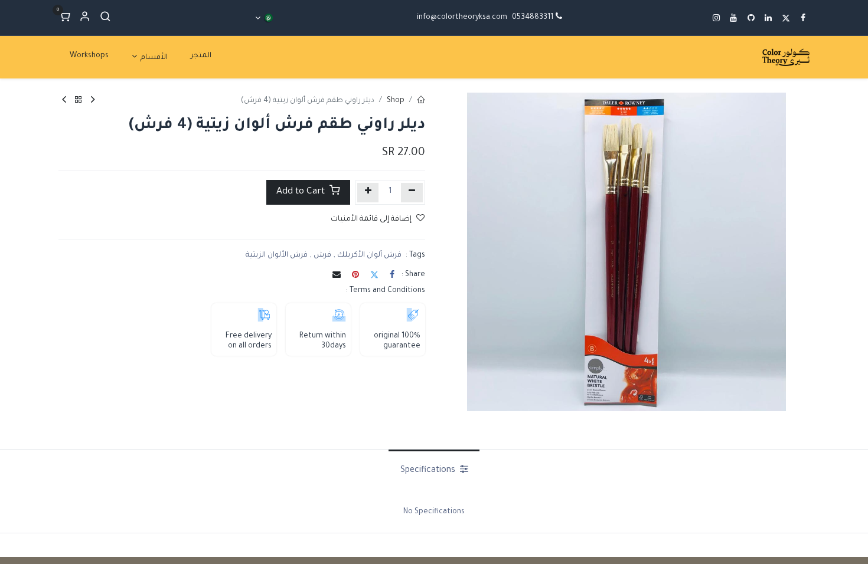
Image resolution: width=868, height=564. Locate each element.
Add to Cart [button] (301, 192)
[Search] (105, 18)
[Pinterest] (355, 274)
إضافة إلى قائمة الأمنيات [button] (371, 219)
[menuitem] (201, 56)
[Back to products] (78, 101)
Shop (395, 101)
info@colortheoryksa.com (462, 18)
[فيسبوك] (392, 274)
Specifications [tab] (429, 471)
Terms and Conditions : (385, 291)
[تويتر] (374, 274)
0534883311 (532, 18)
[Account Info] (84, 18)
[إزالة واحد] (412, 192)
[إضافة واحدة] (368, 192)
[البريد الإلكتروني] (336, 274)
